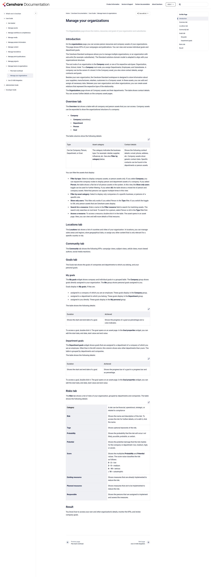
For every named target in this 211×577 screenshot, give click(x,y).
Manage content (13, 47)
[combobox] (192, 4)
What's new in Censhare (13, 14)
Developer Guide (11, 90)
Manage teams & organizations (17, 66)
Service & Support (127, 4)
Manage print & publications (16, 56)
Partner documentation (142, 4)
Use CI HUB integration (15, 80)
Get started (11, 23)
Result (181, 48)
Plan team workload (16, 71)
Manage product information (17, 42)
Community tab (184, 29)
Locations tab (183, 26)
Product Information (113, 4)
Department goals (186, 40)
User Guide (9, 18)
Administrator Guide (12, 85)
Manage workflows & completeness (19, 33)
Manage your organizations (18, 75)
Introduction (183, 18)
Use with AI (142, 13)
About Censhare (157, 4)
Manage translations (14, 52)
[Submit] (180, 4)
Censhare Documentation (79, 13)
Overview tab (183, 22)
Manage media (12, 37)
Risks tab (182, 44)
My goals (184, 37)
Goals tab (182, 33)
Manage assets (13, 28)
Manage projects (13, 61)
